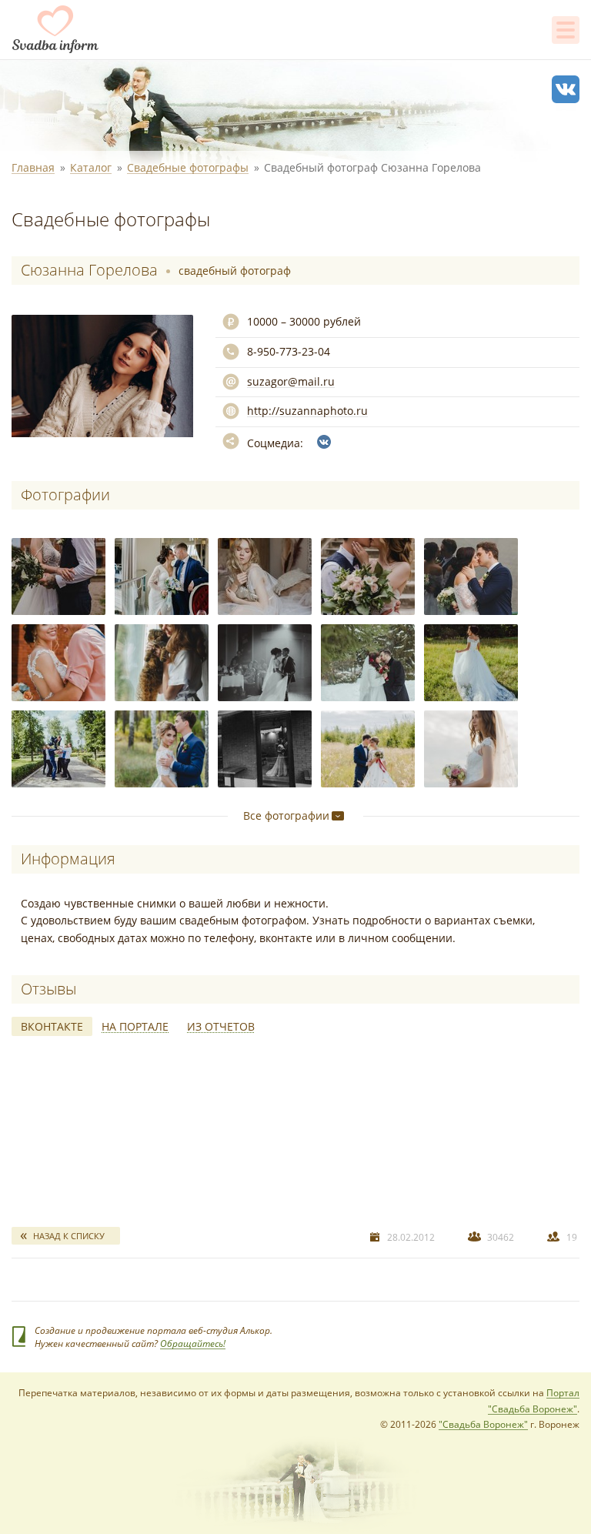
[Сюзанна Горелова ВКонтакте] (324, 442)
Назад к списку (69, 1236)
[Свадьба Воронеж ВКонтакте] (565, 89)
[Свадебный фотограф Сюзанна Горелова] (58, 576)
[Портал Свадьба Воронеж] (55, 29)
